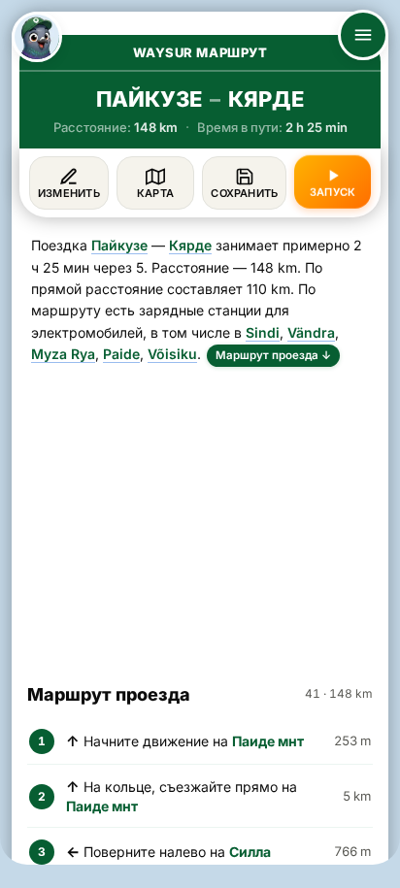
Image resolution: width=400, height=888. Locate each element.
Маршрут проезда (273, 355)
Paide (121, 353)
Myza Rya (63, 353)
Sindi (263, 332)
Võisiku (172, 353)
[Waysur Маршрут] (37, 37)
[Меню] (363, 35)
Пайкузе (119, 245)
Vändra (311, 332)
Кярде (190, 245)
